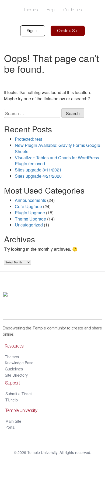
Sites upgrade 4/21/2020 (38, 176)
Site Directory (16, 375)
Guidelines (14, 369)
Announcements (30, 200)
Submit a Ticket (18, 393)
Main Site (13, 421)
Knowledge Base (19, 362)
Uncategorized (29, 225)
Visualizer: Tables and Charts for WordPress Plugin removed (57, 160)
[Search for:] (32, 113)
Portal (10, 427)
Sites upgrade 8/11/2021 (38, 170)
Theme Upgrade (30, 219)
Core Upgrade (28, 206)
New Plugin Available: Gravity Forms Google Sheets (57, 148)
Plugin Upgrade (30, 212)
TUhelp (11, 400)
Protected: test (28, 139)
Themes (12, 356)
